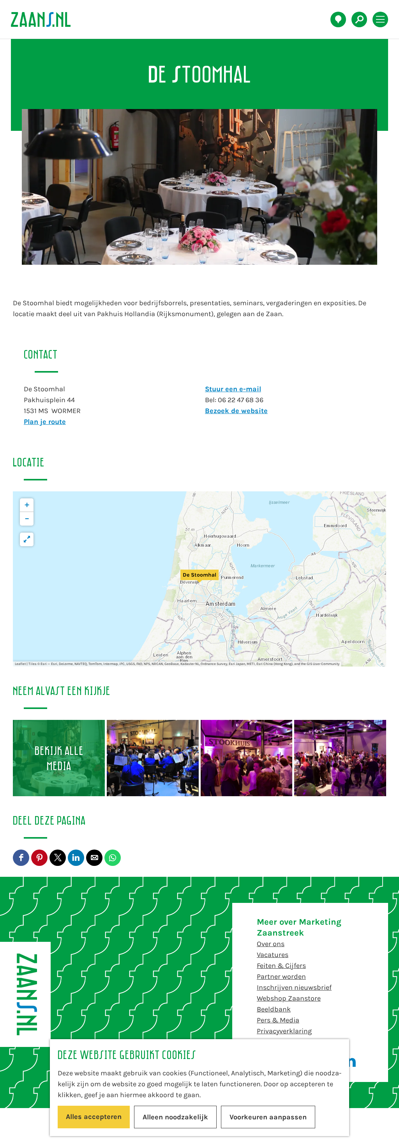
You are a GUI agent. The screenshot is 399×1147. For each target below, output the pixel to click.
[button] (199, 579)
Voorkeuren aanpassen (268, 1117)
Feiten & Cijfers (281, 965)
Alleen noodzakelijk (175, 1117)
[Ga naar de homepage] (45, 19)
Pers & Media (278, 1020)
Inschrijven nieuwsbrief (294, 987)
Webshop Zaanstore (289, 998)
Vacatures (272, 954)
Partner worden (281, 976)
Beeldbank (274, 1009)
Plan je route (45, 421)
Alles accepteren (94, 1116)
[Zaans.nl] (25, 994)
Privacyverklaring (284, 1031)
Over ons (270, 943)
